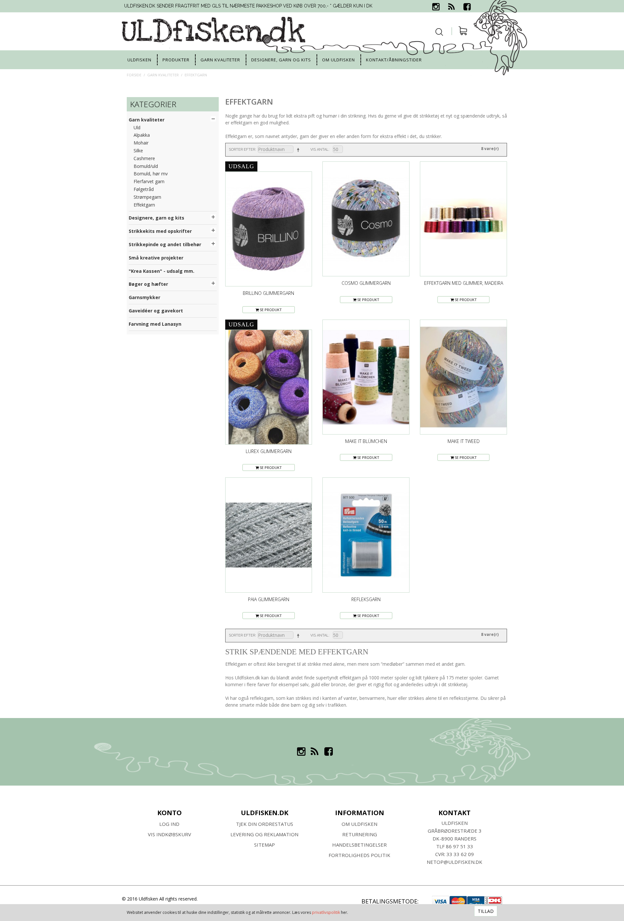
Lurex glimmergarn (269, 451)
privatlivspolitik (326, 912)
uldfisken (139, 60)
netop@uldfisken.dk (454, 862)
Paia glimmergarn (268, 599)
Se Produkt (270, 309)
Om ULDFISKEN (359, 824)
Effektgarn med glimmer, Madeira (463, 283)
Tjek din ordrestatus (264, 824)
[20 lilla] (268, 228)
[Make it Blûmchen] (366, 377)
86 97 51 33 (459, 846)
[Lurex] (268, 387)
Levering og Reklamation (264, 834)
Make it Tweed (464, 441)
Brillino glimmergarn (268, 293)
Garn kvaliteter (220, 60)
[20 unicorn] (366, 218)
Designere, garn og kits (281, 60)
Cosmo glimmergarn (366, 283)
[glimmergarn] (463, 218)
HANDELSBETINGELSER (359, 844)
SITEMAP (264, 844)
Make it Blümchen (366, 441)
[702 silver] (268, 534)
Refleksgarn (366, 599)
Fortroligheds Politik (359, 855)
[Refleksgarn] (366, 534)
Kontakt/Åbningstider (394, 60)
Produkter (175, 60)
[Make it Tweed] (463, 377)
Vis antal (319, 149)
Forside (134, 74)
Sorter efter (242, 149)
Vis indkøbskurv (169, 834)
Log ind (169, 824)
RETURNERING (359, 834)
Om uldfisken (338, 60)
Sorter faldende (297, 150)
